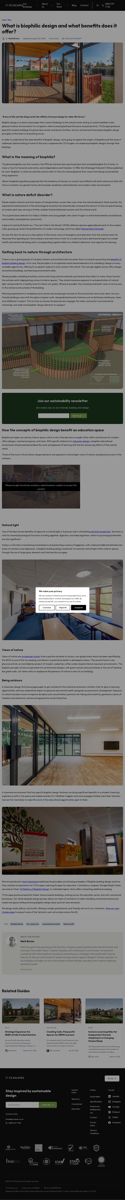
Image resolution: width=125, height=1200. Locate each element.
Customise (47, 608)
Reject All (62, 608)
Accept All (78, 608)
